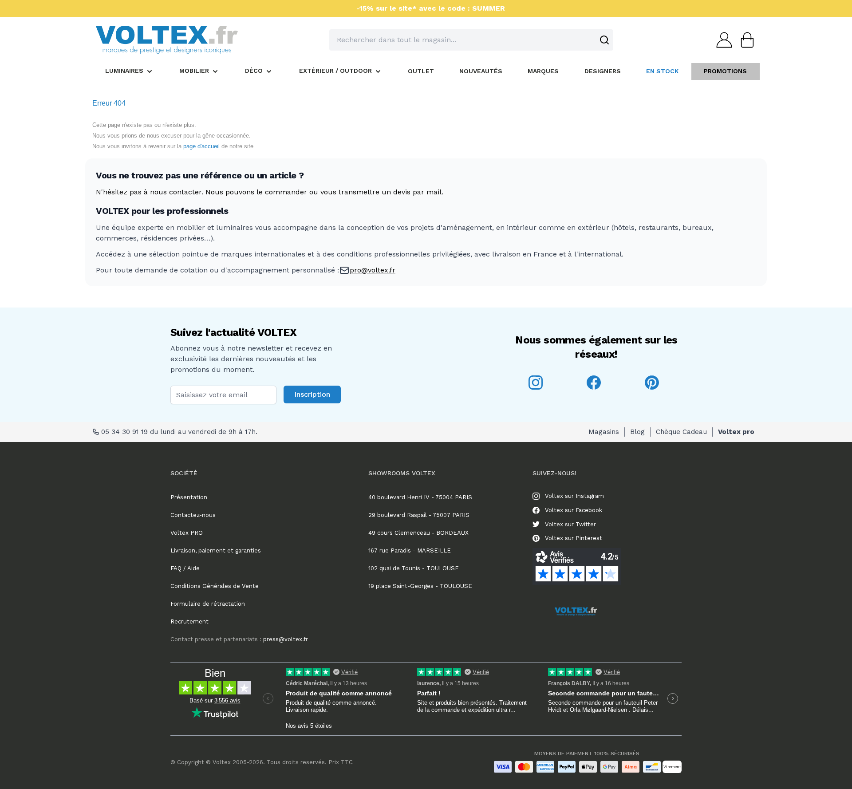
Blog (637, 432)
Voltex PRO (186, 532)
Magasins (603, 432)
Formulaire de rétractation (207, 603)
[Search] (604, 40)
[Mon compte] (721, 40)
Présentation (188, 497)
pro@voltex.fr (372, 270)
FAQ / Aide (185, 568)
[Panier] (744, 40)
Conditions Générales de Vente (214, 586)
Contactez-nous (193, 515)
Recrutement (189, 621)
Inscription (312, 394)
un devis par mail (412, 192)
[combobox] (471, 40)
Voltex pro (736, 432)
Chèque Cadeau (681, 432)
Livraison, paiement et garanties (215, 550)
